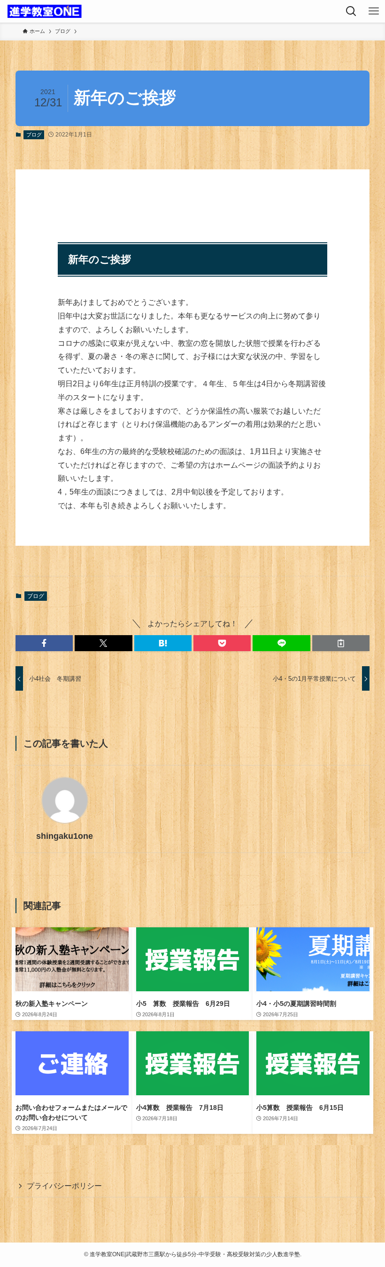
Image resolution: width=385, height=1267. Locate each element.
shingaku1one (64, 836)
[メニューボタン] (373, 11)
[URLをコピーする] (341, 643)
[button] (44, 643)
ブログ (34, 134)
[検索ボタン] (351, 11)
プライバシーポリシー (64, 1186)
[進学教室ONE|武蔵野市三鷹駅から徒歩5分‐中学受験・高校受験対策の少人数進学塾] (45, 11)
